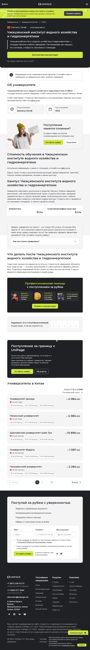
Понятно (82, 645)
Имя (15, 530)
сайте (63, 168)
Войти (5, 4)
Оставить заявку (53, 142)
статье (50, 272)
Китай (15, 402)
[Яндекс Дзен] (14, 614)
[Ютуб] (25, 614)
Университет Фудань (22, 449)
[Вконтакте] (19, 614)
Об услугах (42, 371)
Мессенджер (62, 530)
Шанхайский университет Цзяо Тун (31, 432)
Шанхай (21, 436)
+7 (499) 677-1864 (15, 590)
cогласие (25, 546)
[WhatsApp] (61, 553)
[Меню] (85, 4)
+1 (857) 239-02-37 (15, 583)
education (17, 597)
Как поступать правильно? (26, 241)
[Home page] (45, 4)
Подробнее (71, 142)
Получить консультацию (45, 306)
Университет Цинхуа (22, 399)
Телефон (39, 530)
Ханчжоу (21, 470)
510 (51, 482)
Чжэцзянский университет (26, 466)
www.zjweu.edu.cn (37, 27)
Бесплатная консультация (45, 55)
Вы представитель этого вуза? (20, 61)
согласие (25, 540)
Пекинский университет (24, 416)
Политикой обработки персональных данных (35, 542)
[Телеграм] (9, 614)
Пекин (20, 402)
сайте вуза (35, 100)
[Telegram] (57, 553)
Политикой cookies (68, 645)
